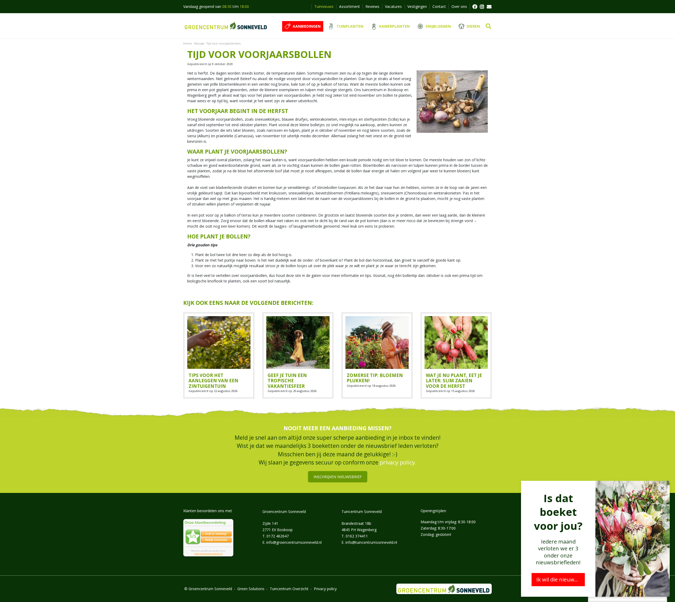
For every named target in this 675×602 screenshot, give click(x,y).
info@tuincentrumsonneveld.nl (371, 542)
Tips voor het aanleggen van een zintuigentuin (213, 380)
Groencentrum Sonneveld (284, 511)
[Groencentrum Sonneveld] (226, 26)
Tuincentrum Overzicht (289, 588)
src (488, 26)
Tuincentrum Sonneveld (361, 511)
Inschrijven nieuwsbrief (338, 476)
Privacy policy (325, 588)
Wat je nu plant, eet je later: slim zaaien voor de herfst (454, 380)
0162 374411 (357, 535)
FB (474, 6)
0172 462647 (278, 535)
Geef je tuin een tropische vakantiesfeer (287, 380)
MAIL (489, 6)
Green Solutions (250, 588)
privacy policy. (398, 462)
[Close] (662, 488)
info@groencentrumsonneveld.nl (294, 542)
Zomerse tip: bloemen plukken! (375, 378)
